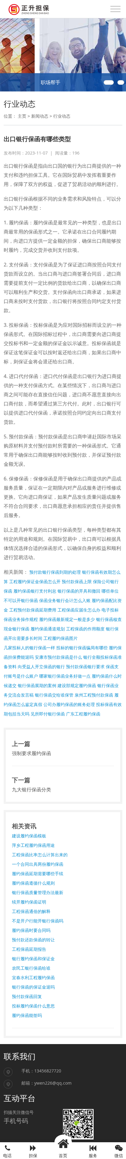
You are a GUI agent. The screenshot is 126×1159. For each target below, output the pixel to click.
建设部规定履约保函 (76, 685)
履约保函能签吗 (27, 1015)
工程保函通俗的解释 (31, 911)
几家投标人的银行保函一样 (29, 648)
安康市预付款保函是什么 (58, 657)
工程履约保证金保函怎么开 (35, 581)
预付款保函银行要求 (85, 666)
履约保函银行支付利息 (34, 591)
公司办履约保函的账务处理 (69, 704)
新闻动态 (39, 116)
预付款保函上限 (77, 581)
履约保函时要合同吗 (31, 930)
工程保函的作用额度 (85, 629)
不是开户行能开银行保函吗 (37, 921)
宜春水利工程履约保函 (33, 977)
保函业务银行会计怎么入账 (65, 600)
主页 (22, 116)
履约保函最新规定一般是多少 (67, 619)
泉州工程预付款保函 (94, 695)
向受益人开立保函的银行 (41, 666)
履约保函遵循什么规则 (33, 883)
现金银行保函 (16, 629)
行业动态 (61, 116)
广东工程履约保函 (83, 714)
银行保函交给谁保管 (54, 695)
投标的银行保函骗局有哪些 (82, 648)
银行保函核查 (109, 619)
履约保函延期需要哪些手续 (37, 873)
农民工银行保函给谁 (31, 968)
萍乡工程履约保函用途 (33, 845)
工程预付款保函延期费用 (32, 610)
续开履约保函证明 (29, 902)
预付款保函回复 (27, 996)
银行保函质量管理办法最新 (37, 892)
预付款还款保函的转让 (33, 940)
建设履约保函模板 (29, 836)
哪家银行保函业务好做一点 (65, 676)
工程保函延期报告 (29, 949)
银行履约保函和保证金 (33, 958)
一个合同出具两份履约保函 (37, 864)
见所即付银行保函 (48, 714)
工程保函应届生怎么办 (78, 610)
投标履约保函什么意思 (33, 1006)
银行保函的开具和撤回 (78, 591)
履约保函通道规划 (48, 629)
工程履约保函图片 (60, 638)
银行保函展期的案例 (37, 685)
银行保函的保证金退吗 (33, 987)
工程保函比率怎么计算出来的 (40, 855)
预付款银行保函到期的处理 (55, 572)
